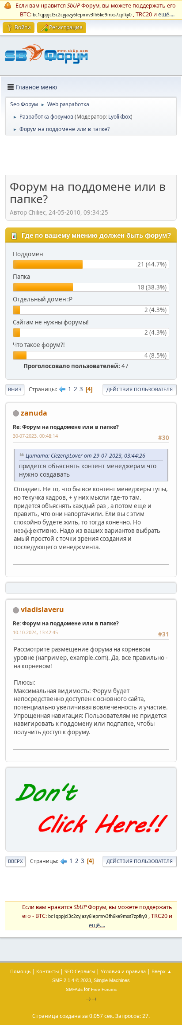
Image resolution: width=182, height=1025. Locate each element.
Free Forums (104, 989)
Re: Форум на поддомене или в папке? (66, 427)
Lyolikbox (119, 116)
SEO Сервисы (79, 971)
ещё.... (166, 14)
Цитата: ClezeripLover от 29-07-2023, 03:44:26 (85, 455)
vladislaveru (42, 609)
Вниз (15, 389)
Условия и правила (123, 971)
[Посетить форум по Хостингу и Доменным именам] (91, 841)
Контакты (47, 971)
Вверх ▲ (162, 971)
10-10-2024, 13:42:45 (35, 632)
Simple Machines (112, 980)
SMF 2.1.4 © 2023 (71, 980)
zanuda (34, 413)
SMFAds (74, 989)
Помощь (20, 971)
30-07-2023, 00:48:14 (35, 435)
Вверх (15, 861)
